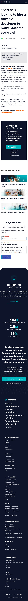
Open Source (8, 489)
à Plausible (7, 567)
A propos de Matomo (10, 440)
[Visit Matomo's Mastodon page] (21, 595)
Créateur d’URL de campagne (12, 484)
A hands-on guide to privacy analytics (12, 212)
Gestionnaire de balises (10, 480)
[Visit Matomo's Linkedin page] (12, 595)
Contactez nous (9, 450)
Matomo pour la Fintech (11, 515)
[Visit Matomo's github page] (15, 595)
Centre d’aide (8, 457)
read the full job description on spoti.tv (12, 111)
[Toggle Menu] (26, 1)
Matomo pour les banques (11, 506)
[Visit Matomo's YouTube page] (18, 595)
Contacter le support (10, 461)
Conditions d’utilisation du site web (13, 537)
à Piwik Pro (7, 565)
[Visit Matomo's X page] (10, 595)
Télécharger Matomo (10, 492)
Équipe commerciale (10, 468)
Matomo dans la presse (10, 549)
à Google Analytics (9, 560)
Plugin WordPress (9, 482)
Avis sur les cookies (9, 526)
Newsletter (7, 547)
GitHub (6, 499)
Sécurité (7, 586)
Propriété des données (10, 582)
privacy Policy (16, 252)
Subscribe (6, 257)
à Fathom (7, 570)
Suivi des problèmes (10, 497)
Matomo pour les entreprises (12, 508)
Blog (6, 544)
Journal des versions (10, 494)
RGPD (6, 584)
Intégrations (8, 487)
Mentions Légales (9, 524)
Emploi (6, 447)
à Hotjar (7, 572)
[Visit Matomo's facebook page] (7, 595)
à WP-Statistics (8, 575)
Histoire (7, 442)
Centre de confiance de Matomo (13, 589)
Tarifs (6, 471)
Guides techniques (9, 459)
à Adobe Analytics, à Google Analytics (14, 563)
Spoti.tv (10, 68)
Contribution (8, 445)
